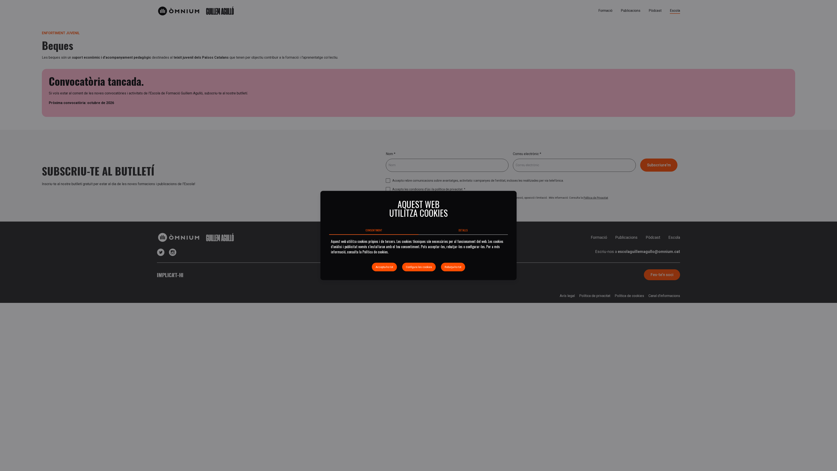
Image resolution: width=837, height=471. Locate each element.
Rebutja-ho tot (453, 267)
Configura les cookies (419, 267)
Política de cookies (375, 251)
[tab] (373, 230)
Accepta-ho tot (384, 267)
